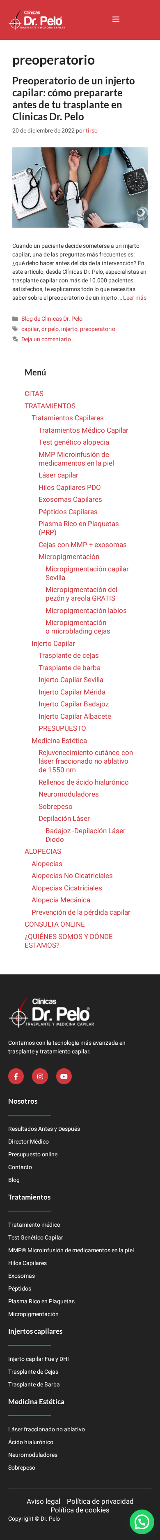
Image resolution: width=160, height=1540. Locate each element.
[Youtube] (64, 1076)
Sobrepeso (56, 806)
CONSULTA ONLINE (55, 924)
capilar (30, 329)
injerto (69, 329)
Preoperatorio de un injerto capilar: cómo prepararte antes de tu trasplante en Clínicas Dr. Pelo (73, 98)
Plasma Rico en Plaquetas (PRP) (79, 528)
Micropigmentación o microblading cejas (78, 626)
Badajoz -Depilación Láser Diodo (86, 835)
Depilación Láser (64, 818)
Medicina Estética (59, 741)
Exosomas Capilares (70, 499)
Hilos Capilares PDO (70, 487)
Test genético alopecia (74, 442)
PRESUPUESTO (62, 728)
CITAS (34, 394)
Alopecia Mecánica (61, 900)
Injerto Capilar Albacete (75, 716)
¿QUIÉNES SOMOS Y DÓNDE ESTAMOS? (69, 941)
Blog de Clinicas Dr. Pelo (51, 319)
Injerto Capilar (53, 643)
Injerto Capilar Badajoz (74, 704)
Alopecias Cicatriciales (67, 888)
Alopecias (47, 864)
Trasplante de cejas (69, 655)
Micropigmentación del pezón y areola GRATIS (81, 594)
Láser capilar (59, 475)
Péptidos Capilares (68, 512)
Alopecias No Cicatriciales (72, 876)
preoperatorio (97, 329)
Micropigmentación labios (86, 611)
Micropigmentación (69, 557)
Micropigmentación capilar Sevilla (87, 573)
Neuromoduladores (70, 794)
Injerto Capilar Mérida (72, 692)
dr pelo (50, 329)
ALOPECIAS (43, 851)
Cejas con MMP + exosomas (83, 545)
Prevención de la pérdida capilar (81, 912)
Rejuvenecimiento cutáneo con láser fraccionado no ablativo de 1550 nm (86, 761)
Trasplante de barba (70, 668)
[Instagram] (40, 1076)
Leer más (134, 298)
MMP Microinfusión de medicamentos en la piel (76, 459)
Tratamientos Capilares (68, 418)
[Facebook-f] (16, 1076)
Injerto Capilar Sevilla (71, 680)
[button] (115, 20)
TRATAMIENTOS (50, 406)
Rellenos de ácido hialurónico (84, 782)
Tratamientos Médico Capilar (83, 430)
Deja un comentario (46, 339)
